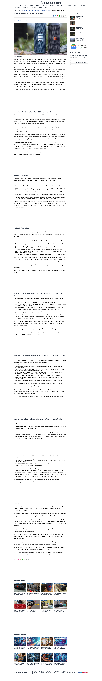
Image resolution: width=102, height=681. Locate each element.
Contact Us (48, 672)
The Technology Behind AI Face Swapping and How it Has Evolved (19, 649)
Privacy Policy (61, 672)
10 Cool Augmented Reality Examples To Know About (80, 17)
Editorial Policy (50, 671)
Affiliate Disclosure (71, 672)
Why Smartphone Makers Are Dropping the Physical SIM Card (33, 665)
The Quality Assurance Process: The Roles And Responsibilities (78, 57)
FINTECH (38, 5)
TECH (25, 5)
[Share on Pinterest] (57, 16)
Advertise (42, 672)
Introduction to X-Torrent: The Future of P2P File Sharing (79, 28)
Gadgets (69, 5)
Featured (34, 7)
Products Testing (65, 671)
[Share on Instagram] (18, 559)
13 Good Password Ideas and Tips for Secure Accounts (78, 62)
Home (16, 5)
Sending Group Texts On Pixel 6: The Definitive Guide (80, 22)
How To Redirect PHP (79, 33)
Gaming (45, 5)
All (46, 7)
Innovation (25, 7)
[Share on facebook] (53, 16)
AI (20, 5)
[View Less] (66, 16)
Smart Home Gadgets (28, 20)
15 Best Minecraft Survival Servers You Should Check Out (79, 64)
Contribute (34, 672)
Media (75, 5)
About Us (34, 671)
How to (52, 5)
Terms (55, 672)
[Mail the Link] (63, 16)
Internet (83, 5)
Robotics (31, 5)
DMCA (33, 673)
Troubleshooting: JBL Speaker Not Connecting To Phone (47, 595)
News (40, 7)
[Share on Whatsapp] (59, 16)
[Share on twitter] (55, 16)
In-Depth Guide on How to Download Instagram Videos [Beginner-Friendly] (78, 60)
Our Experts (41, 671)
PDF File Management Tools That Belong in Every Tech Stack (59, 665)
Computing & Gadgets (18, 20)
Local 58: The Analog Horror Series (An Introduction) (80, 39)
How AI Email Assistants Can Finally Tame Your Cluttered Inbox (33, 649)
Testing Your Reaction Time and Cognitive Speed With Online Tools (19, 665)
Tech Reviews (60, 5)
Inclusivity (57, 671)
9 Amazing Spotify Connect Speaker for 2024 (59, 612)
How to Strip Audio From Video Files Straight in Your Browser (60, 649)
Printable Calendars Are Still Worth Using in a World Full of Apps (46, 649)
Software (17, 7)
